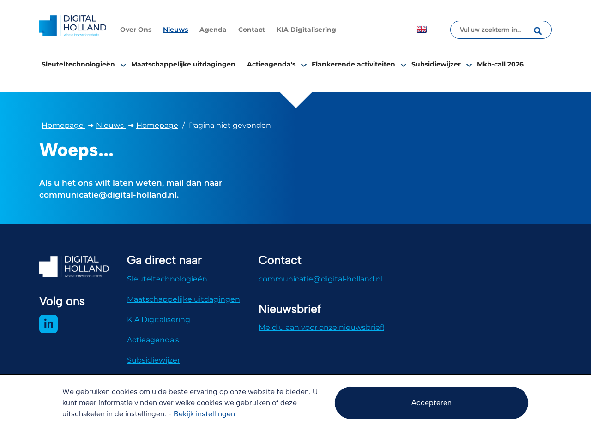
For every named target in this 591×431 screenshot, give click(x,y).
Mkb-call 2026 (500, 64)
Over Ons (135, 29)
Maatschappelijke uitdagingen (183, 64)
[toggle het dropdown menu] (123, 65)
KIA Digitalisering (306, 29)
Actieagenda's (271, 64)
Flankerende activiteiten (353, 64)
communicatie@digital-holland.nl (321, 279)
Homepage (63, 125)
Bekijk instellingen (204, 413)
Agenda (213, 29)
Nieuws (175, 29)
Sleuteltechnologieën (78, 64)
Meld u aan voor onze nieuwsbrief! (321, 327)
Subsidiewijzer (436, 64)
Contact (251, 29)
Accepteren (431, 402)
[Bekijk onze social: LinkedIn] (48, 324)
